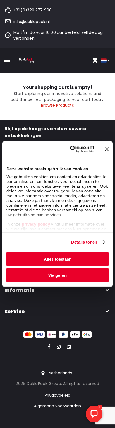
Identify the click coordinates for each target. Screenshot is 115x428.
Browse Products (57, 105)
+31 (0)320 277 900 (32, 10)
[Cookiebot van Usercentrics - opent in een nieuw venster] (71, 149)
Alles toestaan (57, 258)
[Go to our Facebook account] (48, 347)
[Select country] (106, 60)
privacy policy (35, 224)
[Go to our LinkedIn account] (67, 347)
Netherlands (60, 373)
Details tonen (84, 242)
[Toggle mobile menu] (7, 60)
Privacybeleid (57, 395)
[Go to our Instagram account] (57, 347)
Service (14, 311)
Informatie (19, 290)
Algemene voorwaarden (57, 406)
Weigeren (57, 275)
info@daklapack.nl (31, 21)
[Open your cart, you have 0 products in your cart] (95, 60)
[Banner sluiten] (107, 149)
